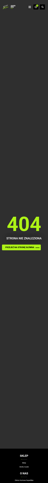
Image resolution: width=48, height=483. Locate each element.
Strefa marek (24, 467)
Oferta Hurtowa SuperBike (24, 480)
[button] (30, 7)
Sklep (24, 463)
